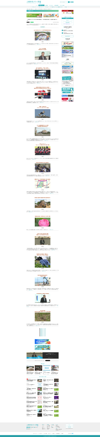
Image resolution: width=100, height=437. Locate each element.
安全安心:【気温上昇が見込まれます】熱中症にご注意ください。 (32, 406)
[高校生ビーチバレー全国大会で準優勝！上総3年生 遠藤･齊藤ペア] (40, 393)
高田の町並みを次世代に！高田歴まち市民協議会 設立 (32, 410)
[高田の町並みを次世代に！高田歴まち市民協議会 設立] (40, 410)
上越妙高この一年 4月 (43, 333)
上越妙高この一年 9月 (43, 329)
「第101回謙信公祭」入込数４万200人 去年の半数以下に (48, 384)
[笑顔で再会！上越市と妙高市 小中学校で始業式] (56, 380)
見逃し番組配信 (57, 426)
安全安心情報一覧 (67, 36)
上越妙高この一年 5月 (43, 332)
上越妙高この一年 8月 (43, 330)
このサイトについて (35, 433)
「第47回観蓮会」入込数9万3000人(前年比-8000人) (31, 389)
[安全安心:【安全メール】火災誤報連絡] (56, 410)
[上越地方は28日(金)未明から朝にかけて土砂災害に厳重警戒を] (40, 380)
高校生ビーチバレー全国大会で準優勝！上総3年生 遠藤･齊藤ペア (31, 393)
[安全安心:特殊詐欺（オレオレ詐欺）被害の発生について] (56, 389)
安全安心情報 (48, 426)
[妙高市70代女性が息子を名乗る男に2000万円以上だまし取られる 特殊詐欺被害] (40, 397)
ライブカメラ (51, 5)
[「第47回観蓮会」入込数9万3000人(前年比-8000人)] (40, 389)
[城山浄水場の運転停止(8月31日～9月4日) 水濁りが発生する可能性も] (40, 402)
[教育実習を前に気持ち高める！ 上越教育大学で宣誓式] (56, 402)
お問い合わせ (36, 427)
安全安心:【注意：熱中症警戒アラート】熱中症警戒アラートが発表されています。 (48, 415)
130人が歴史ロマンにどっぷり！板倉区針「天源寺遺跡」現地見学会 (48, 406)
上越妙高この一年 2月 (43, 335)
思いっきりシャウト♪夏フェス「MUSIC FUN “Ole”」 (47, 397)
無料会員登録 (56, 5)
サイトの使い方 (40, 433)
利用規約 (62, 433)
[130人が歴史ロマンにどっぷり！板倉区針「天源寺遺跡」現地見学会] (56, 406)
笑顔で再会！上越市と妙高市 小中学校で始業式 (48, 380)
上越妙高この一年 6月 (43, 331)
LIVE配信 (57, 425)
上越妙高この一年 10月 (43, 328)
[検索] (69, 2)
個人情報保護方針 (58, 433)
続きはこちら (39, 44)
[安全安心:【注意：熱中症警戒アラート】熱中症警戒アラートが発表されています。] (56, 415)
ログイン (67, 20)
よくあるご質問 (45, 433)
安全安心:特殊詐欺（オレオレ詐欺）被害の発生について (48, 389)
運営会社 (53, 433)
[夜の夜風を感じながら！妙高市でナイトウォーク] (40, 415)
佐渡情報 (52, 427)
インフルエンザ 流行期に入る (30, 384)
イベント (43, 426)
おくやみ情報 (48, 425)
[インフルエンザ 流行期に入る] (40, 384)
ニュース (43, 425)
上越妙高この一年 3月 (43, 334)
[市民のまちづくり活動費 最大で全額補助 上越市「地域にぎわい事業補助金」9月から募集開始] (56, 393)
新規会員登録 (67, 22)
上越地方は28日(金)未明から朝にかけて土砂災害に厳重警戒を (32, 380)
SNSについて (49, 433)
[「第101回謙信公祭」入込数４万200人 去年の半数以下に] (56, 384)
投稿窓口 (32, 427)
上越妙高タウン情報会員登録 (59, 429)
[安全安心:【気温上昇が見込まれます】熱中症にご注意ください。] (40, 406)
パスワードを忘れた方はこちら (69, 428)
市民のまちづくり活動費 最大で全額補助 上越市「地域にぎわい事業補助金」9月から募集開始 (48, 393)
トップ (37, 5)
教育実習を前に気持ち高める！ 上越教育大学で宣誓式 (48, 402)
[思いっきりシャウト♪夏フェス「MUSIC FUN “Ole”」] (56, 397)
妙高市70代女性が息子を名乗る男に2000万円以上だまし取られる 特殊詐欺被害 (31, 397)
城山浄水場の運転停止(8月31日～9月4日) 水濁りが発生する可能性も (32, 402)
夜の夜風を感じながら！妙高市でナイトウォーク (32, 415)
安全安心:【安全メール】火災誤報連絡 (48, 410)
